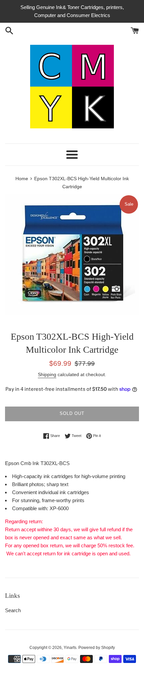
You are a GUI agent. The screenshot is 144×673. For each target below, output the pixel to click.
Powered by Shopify (96, 647)
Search (13, 610)
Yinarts (70, 647)
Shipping (47, 374)
